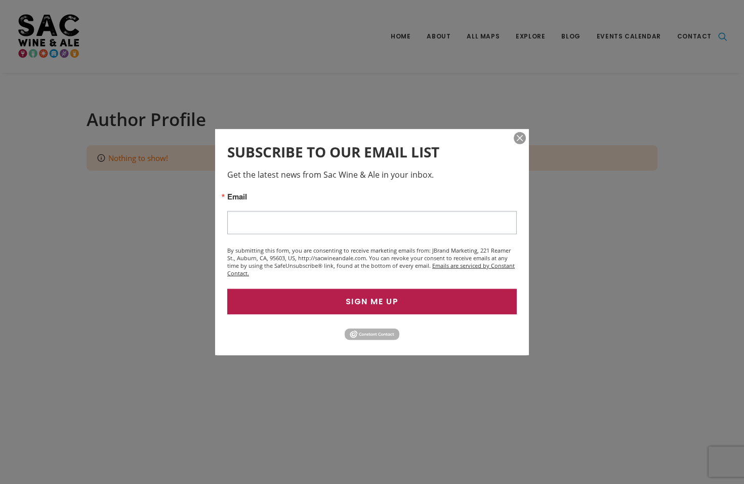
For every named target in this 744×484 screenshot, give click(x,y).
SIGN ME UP (372, 301)
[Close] (520, 138)
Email (237, 196)
